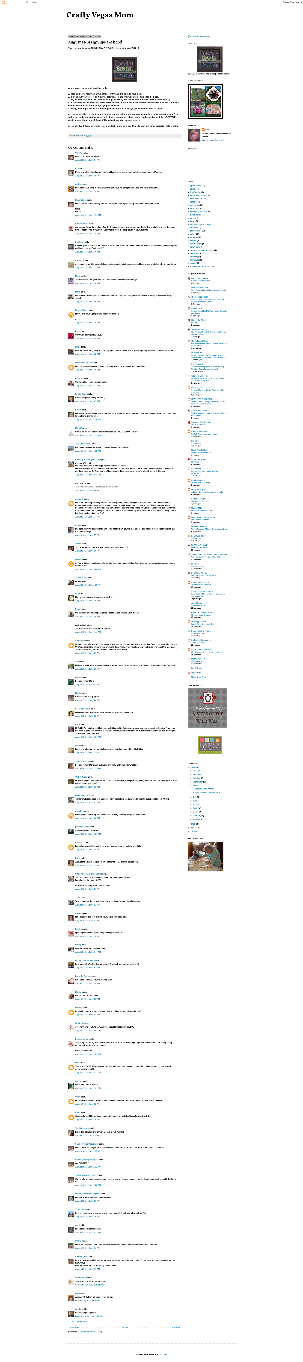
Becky (78, 1241)
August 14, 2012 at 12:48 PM (88, 475)
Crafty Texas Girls (199, 411)
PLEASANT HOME (199, 545)
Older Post (175, 1327)
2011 (193, 824)
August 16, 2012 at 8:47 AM (87, 802)
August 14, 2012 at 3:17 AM (87, 268)
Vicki (77, 662)
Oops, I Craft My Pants (201, 631)
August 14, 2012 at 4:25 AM (87, 323)
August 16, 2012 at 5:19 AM (87, 787)
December (198, 771)
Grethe (78, 1309)
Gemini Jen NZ (81, 224)
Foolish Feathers (82, 709)
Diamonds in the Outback (201, 452)
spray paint (195, 247)
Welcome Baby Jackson (201, 585)
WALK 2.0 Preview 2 (199, 425)
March (196, 812)
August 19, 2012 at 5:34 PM (87, 1248)
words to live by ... (198, 643)
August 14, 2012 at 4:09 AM (87, 302)
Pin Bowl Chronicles (199, 547)
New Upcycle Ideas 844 (200, 281)
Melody (78, 1293)
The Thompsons (82, 1128)
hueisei (78, 745)
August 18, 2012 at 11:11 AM (88, 1151)
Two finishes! (196, 661)
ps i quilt (195, 564)
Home (125, 1327)
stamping (194, 253)
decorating (195, 205)
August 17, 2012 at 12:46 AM (88, 952)
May (195, 804)
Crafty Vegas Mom (100, 15)
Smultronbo (80, 641)
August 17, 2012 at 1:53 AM (87, 968)
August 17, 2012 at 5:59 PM (87, 1135)
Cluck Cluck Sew (198, 459)
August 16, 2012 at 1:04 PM (87, 850)
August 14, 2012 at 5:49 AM (87, 370)
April (77, 1225)
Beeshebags (81, 200)
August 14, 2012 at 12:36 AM (88, 215)
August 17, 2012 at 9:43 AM (87, 1015)
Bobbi (207, 130)
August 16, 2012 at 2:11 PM (87, 865)
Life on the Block (198, 320)
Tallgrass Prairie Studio (201, 422)
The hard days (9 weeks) (201, 615)
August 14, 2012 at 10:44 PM (88, 569)
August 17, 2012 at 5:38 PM (87, 1104)
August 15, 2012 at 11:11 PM (87, 753)
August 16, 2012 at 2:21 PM (87, 889)
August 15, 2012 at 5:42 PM (87, 685)
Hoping (194, 323)
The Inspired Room (199, 297)
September (198, 782)
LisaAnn (79, 929)
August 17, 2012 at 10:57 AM (88, 1030)
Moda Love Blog (198, 606)
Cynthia (78, 1081)
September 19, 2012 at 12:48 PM (89, 1285)
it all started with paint (201, 640)
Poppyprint (196, 469)
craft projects (196, 199)
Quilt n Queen (81, 777)
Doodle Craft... (197, 309)
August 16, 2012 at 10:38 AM (88, 834)
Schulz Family (81, 1209)
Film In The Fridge (199, 450)
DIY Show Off (197, 364)
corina (78, 184)
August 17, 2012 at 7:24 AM (87, 983)
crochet (193, 202)
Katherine (79, 260)
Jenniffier (79, 811)
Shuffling (195, 462)
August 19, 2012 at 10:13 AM (88, 1232)
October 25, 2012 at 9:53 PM (87, 1301)
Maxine (78, 693)
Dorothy (79, 1008)
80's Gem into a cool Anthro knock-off (207, 652)
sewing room (196, 244)
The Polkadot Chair (199, 341)
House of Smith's (198, 499)
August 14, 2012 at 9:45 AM (87, 401)
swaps (193, 263)
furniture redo (196, 215)
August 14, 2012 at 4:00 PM (87, 490)
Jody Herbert (81, 578)
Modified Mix (196, 508)
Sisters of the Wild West (201, 649)
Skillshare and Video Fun (201, 511)
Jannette (79, 499)
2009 (193, 831)
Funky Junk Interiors (200, 278)
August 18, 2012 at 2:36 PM (87, 1201)
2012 (193, 767)
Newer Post (74, 1327)
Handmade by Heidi (200, 582)
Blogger (163, 1354)
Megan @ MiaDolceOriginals (88, 1194)
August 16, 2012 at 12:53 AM (88, 768)
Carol (77, 724)
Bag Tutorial (195, 192)
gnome (193, 218)
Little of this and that (200, 520)
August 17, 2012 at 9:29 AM (87, 999)
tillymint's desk (198, 659)
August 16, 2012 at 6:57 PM (87, 920)
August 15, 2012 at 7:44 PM (87, 700)
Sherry (78, 410)
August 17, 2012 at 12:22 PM (88, 1088)
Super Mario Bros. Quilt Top (202, 624)
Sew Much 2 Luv (198, 536)
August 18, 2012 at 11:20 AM (88, 1185)
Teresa (78, 544)
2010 (193, 828)
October (197, 778)
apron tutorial (196, 186)
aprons (193, 189)
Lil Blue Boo (196, 353)
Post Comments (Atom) (91, 1332)
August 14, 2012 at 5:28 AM (87, 354)
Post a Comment (79, 1322)
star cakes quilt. (197, 566)
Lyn (77, 593)
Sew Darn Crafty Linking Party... (204, 575)
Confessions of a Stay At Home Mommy (209, 554)
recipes (193, 237)
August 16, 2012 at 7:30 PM (87, 936)
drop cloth (194, 208)
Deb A (78, 1063)
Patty (77, 609)
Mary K (78, 428)
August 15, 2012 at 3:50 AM (87, 616)
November (198, 774)
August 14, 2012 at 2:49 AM (87, 252)
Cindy (77, 1097)
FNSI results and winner (203, 789)
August (196, 785)
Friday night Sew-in (198, 211)
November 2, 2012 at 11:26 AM (89, 1316)
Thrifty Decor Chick (200, 329)
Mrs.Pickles (80, 1023)
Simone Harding (82, 761)
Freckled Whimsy (199, 527)
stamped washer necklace (202, 250)
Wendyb (79, 559)
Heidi (85, 100)
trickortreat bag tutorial (200, 266)
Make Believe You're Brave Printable (206, 557)
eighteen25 (196, 673)
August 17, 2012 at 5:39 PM (87, 1120)
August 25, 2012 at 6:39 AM (87, 1269)
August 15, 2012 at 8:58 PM (87, 716)
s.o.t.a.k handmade (199, 432)
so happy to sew (198, 622)
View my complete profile (213, 140)
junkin (193, 221)
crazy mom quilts (199, 490)
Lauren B (79, 378)
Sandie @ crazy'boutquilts (87, 1144)
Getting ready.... (197, 538)
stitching (194, 257)
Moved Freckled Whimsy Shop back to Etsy (209, 529)
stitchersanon (81, 1278)
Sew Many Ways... (199, 573)
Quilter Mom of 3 (82, 795)
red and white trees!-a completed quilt (207, 492)
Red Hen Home (198, 480)
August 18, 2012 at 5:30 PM (87, 1217)
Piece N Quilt (197, 387)
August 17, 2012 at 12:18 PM (88, 1073)
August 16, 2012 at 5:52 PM (87, 905)
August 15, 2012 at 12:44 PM (88, 632)
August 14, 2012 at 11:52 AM (88, 451)
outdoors (194, 228)
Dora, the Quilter (82, 976)
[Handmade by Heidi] (124, 82)
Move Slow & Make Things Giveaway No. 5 (208, 290)
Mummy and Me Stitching (86, 960)
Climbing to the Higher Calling (88, 460)
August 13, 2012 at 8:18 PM (87, 191)
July (195, 797)
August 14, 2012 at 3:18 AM (87, 283)
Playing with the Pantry (200, 483)
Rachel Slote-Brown (84, 363)
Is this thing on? (198, 633)
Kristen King (80, 394)
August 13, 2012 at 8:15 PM (87, 176)
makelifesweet (197, 603)
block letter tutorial (198, 195)
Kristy (78, 168)
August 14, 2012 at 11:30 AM (88, 420)
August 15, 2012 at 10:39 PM (88, 737)
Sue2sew (79, 242)
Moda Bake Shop (198, 677)
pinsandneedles (82, 827)
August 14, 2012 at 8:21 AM (87, 386)
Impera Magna (81, 310)
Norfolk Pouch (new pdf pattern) (204, 434)
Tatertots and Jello (199, 376)
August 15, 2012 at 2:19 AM (87, 601)
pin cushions (196, 231)
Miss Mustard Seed (199, 288)
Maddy (78, 945)
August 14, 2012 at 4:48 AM (87, 338)
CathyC (78, 153)
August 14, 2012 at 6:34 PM (87, 517)
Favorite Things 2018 (199, 501)
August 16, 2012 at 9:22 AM (87, 818)
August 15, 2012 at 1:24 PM (87, 653)
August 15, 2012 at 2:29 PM (87, 669)
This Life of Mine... (83, 444)
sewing (193, 241)
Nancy (78, 992)
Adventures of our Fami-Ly (203, 612)
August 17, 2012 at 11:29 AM (88, 1054)
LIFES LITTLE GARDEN (201, 399)
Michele (78, 677)
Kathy (78, 858)
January (197, 819)
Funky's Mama (81, 1039)
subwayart (195, 260)
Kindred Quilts (81, 1257)
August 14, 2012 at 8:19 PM (87, 551)
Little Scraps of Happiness (203, 517)
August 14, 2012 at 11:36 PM (88, 585)
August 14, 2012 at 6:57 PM (87, 535)
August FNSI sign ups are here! (206, 792)
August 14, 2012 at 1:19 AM (87, 233)
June (195, 801)
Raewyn (79, 913)
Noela (77, 347)
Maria (77, 276)
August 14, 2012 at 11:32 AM (88, 435)
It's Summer (196, 443)
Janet (77, 898)
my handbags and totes (200, 224)
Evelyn (78, 525)
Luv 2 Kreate (197, 668)
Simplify (194, 441)
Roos (77, 331)
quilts (192, 234)
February (197, 816)
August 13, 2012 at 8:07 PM (87, 160)
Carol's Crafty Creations (202, 591)
